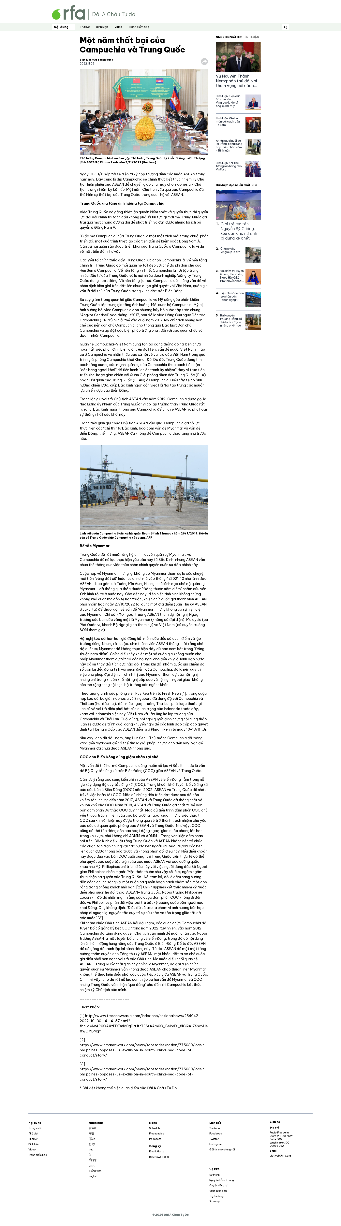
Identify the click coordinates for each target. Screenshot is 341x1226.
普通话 (92, 1128)
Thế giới (33, 1133)
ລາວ (91, 1149)
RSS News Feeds (159, 1156)
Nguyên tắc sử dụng (221, 1180)
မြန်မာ (92, 1138)
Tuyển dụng (216, 1196)
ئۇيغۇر (92, 1165)
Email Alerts (156, 1151)
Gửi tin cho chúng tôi (222, 1149)
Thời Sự (85, 27)
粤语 (91, 1133)
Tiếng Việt (95, 1170)
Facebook (215, 1133)
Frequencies (156, 1133)
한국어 (92, 1144)
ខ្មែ (90, 1154)
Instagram (215, 1144)
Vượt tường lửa (218, 1190)
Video (118, 27)
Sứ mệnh (214, 1174)
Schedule (154, 1128)
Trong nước (35, 1128)
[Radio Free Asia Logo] (93, 12)
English (93, 1176)
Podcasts (155, 1138)
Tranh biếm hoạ (139, 27)
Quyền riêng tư (218, 1185)
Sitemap (214, 1201)
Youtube (214, 1128)
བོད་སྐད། (92, 1160)
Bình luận (102, 27)
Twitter (214, 1138)
